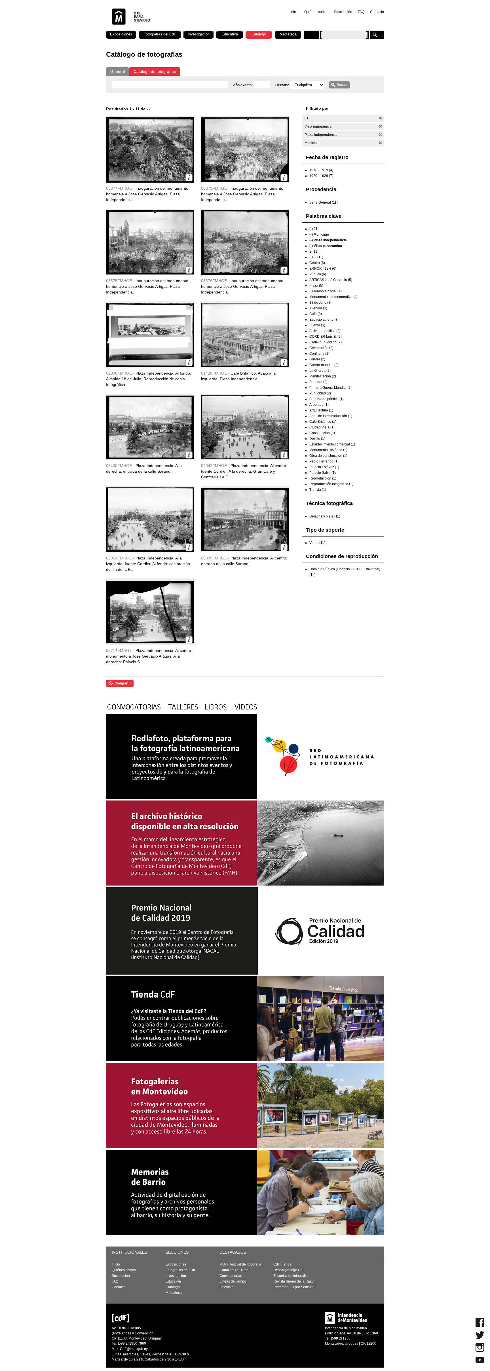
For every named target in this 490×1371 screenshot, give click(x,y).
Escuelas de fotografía (290, 1276)
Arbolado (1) (319, 405)
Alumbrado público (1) (326, 399)
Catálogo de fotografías (155, 71)
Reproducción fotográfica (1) (331, 484)
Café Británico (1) (322, 422)
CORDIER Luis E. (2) (325, 337)
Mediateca (288, 34)
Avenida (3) (318, 308)
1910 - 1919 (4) (321, 170)
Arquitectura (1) (321, 410)
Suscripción (343, 12)
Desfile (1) (317, 439)
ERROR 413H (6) (322, 269)
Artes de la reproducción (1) (330, 416)
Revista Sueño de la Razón (294, 1281)
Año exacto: (243, 85)
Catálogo (259, 34)
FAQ (361, 12)
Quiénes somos (316, 12)
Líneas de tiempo (232, 1281)
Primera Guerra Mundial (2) (330, 388)
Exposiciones (121, 34)
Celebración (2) (321, 348)
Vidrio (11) (317, 543)
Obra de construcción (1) (328, 456)
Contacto (377, 12)
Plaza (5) (316, 286)
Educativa (229, 34)
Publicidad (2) (320, 393)
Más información (189, 177)
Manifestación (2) (322, 376)
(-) (380, 118)
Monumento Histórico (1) (328, 450)
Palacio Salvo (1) (322, 473)
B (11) (313, 252)
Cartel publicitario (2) (325, 342)
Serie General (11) (323, 202)
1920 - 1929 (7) (321, 176)
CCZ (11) (316, 257)
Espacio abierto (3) (324, 320)
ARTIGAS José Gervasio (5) (330, 280)
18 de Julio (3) (320, 303)
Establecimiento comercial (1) (332, 444)
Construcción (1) (322, 433)
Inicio (294, 12)
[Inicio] (180, 28)
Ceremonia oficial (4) (325, 291)
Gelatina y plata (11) (324, 516)
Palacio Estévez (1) (324, 467)
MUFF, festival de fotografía (240, 1264)
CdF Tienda (282, 1264)
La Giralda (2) (320, 371)
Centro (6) (317, 263)
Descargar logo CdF (289, 1270)
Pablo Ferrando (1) (324, 461)
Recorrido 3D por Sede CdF (294, 1287)
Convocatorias (230, 1276)
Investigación (199, 34)
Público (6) (317, 274)
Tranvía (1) (317, 490)
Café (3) (315, 314)
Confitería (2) (319, 354)
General (117, 71)
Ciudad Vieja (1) (322, 427)
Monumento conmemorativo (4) (333, 297)
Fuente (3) (317, 325)
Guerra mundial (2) (324, 365)
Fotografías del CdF (159, 34)
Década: (282, 85)
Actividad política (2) (325, 331)
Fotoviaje (226, 1287)
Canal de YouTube (233, 1270)
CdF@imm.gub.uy (134, 1349)
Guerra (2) (317, 359)
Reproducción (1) (322, 478)
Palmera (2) (318, 382)
